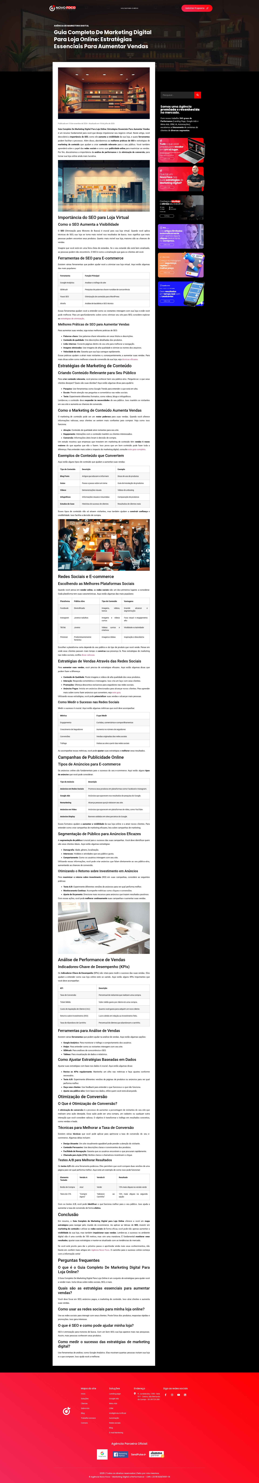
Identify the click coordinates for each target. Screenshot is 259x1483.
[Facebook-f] (165, 1394)
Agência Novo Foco (100, 1250)
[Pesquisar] (197, 95)
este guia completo (136, 449)
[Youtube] (178, 1394)
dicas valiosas (88, 655)
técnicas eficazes (130, 359)
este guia (116, 692)
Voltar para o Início (129, 8)
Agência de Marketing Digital (71, 25)
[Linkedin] (185, 1394)
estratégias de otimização (72, 318)
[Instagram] (172, 1394)
